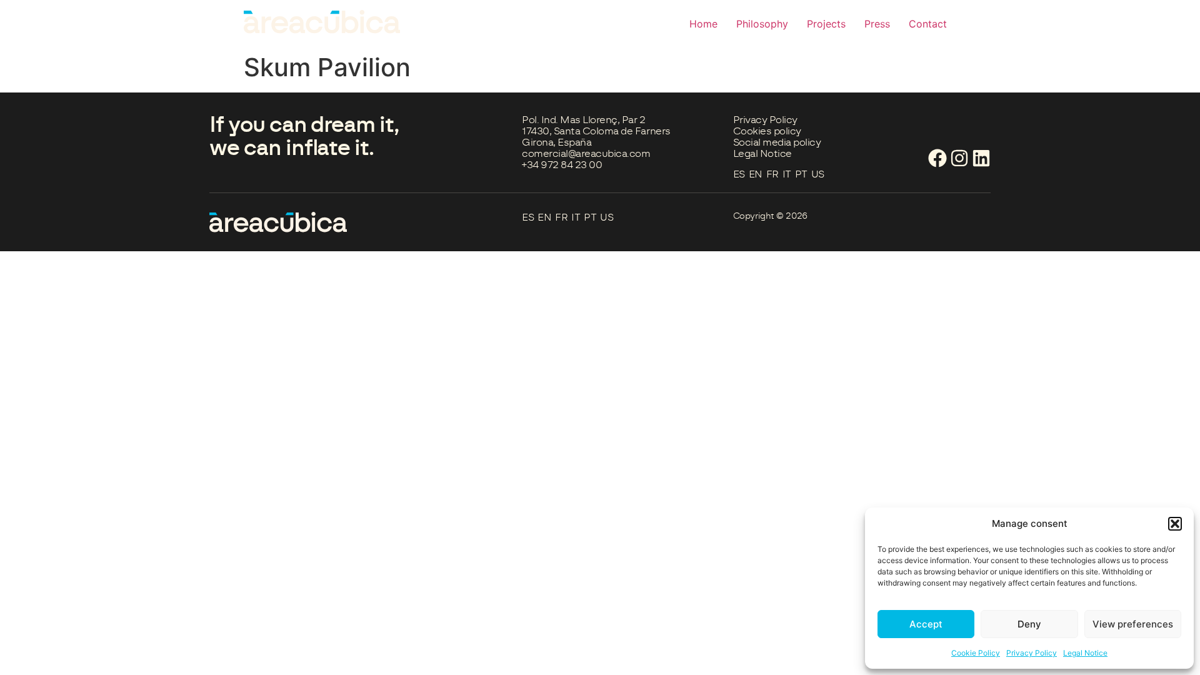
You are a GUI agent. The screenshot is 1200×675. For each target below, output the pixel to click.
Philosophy (762, 24)
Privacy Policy (1031, 653)
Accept (925, 624)
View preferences (1132, 624)
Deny (1029, 624)
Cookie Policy (975, 653)
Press (877, 24)
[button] (1175, 524)
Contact (928, 24)
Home (703, 24)
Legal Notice (1085, 653)
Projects (826, 24)
